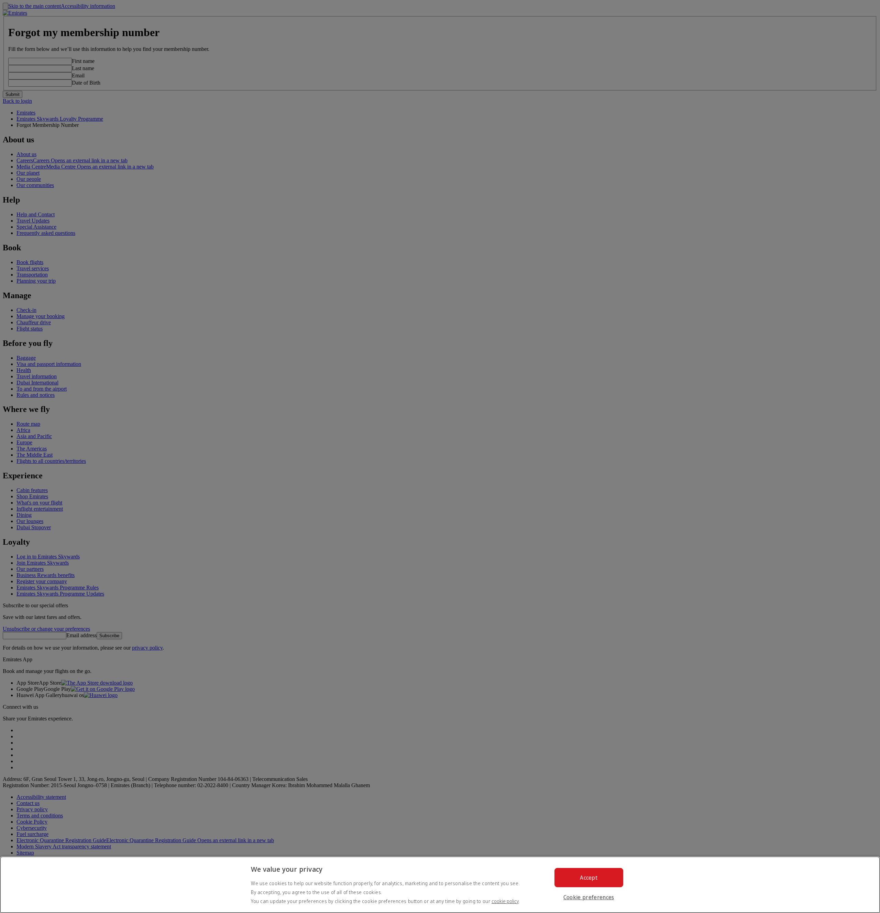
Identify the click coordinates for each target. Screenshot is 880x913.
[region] (440, 884)
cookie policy (505, 901)
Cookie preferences (588, 897)
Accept (588, 877)
